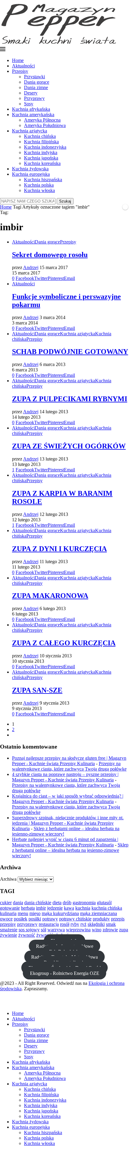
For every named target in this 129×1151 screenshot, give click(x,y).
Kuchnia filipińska (41, 141)
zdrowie (110, 929)
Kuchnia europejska (31, 174)
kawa (69, 908)
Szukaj (65, 201)
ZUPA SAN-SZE (37, 690)
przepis (117, 918)
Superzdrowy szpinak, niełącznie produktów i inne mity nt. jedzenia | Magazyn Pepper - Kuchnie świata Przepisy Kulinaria (68, 823)
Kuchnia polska (39, 185)
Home (18, 60)
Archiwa (8, 879)
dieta (57, 902)
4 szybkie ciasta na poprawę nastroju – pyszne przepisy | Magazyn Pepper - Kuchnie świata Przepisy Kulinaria (65, 777)
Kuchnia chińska (40, 136)
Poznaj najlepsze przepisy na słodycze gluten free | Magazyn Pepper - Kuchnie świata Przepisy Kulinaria (69, 760)
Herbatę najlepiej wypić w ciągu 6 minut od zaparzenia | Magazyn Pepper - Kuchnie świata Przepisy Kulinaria (65, 842)
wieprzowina (78, 929)
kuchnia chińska (107, 908)
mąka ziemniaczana (98, 913)
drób (67, 902)
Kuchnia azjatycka (29, 130)
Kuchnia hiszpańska (43, 179)
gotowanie (10, 908)
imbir (41, 908)
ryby (74, 924)
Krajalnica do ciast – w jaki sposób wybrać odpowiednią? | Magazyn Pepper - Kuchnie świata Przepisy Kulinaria (67, 798)
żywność (26, 935)
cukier (6, 902)
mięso (34, 913)
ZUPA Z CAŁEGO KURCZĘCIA (64, 643)
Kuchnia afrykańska (31, 109)
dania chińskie (37, 902)
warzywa (56, 929)
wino (96, 929)
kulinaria (8, 913)
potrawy (50, 918)
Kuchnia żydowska (30, 168)
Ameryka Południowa (45, 125)
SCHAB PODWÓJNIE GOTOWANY (70, 351)
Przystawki (34, 76)
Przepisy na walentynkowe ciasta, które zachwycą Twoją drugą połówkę (69, 766)
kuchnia (82, 908)
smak (111, 924)
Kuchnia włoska (39, 190)
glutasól (104, 902)
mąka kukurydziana (60, 913)
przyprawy (27, 924)
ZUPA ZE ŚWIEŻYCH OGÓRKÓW (69, 446)
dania (18, 902)
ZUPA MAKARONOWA (50, 596)
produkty (101, 918)
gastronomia (84, 902)
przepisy (8, 924)
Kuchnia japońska (41, 157)
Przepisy (20, 71)
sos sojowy (29, 929)
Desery (31, 92)
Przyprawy (34, 98)
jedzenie (55, 908)
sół (43, 929)
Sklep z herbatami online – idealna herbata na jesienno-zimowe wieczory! (70, 850)
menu (23, 913)
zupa (123, 929)
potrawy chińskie (75, 918)
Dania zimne (36, 87)
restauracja (49, 924)
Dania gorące (36, 82)
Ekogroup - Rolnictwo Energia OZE (64, 973)
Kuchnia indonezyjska (45, 147)
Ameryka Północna (42, 120)
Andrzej (30, 267)
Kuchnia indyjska (40, 152)
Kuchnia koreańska (42, 163)
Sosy (28, 103)
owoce (6, 918)
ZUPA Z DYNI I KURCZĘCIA (59, 549)
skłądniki (96, 924)
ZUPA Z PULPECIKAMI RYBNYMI (69, 399)
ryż (83, 924)
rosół (64, 924)
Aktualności (23, 65)
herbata (28, 908)
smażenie (8, 929)
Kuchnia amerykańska (33, 114)
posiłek (20, 918)
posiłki (34, 918)
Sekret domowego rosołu (50, 255)
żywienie (8, 935)
